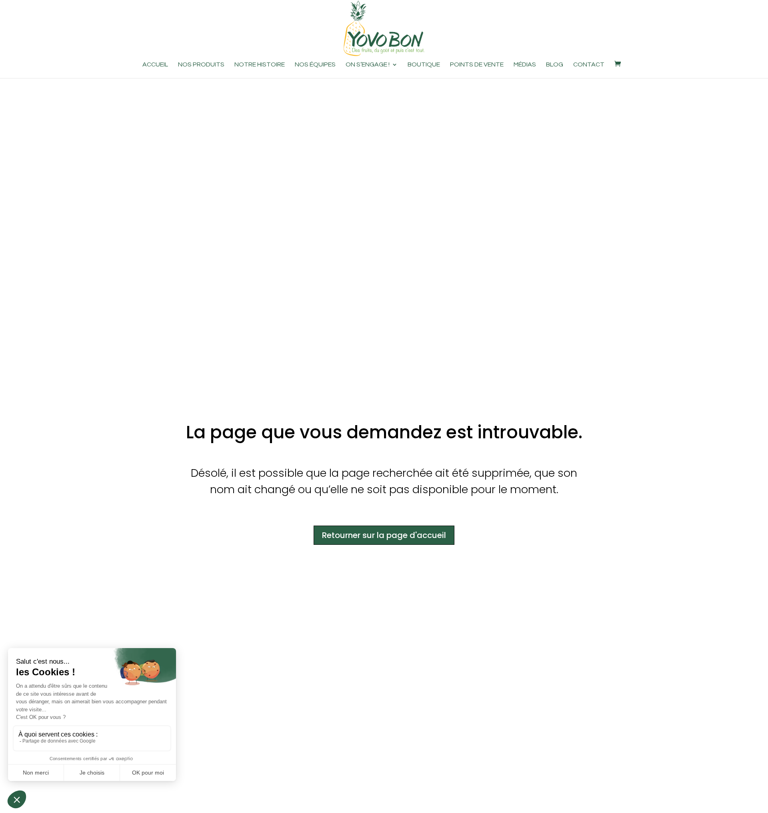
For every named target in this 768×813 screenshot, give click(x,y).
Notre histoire (259, 65)
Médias (525, 65)
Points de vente (477, 65)
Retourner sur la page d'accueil (384, 535)
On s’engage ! (368, 65)
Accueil (155, 65)
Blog (554, 65)
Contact (588, 65)
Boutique (424, 65)
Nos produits (201, 65)
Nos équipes (315, 65)
